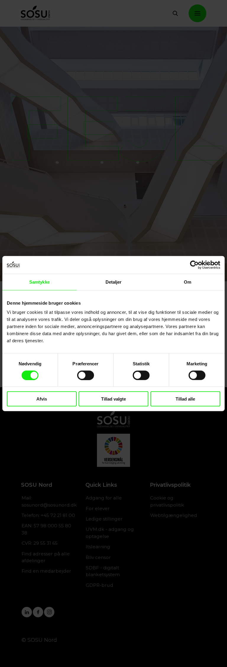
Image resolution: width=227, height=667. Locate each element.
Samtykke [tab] (39, 281)
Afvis (41, 398)
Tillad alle (185, 398)
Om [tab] (187, 281)
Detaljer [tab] (114, 281)
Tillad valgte (113, 398)
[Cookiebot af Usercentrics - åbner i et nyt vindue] (194, 264)
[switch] (85, 375)
